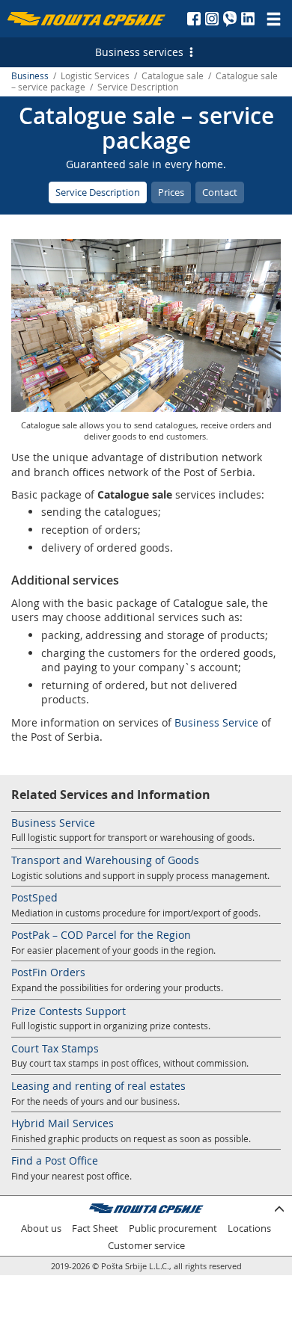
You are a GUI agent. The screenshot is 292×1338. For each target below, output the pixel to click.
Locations (249, 1228)
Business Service (216, 722)
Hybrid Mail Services (62, 1123)
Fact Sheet (95, 1228)
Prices (171, 192)
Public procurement (173, 1228)
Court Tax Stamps (55, 1048)
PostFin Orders (48, 972)
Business (30, 76)
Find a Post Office (54, 1160)
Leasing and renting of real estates (98, 1086)
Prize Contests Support (68, 1011)
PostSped (34, 897)
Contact (219, 192)
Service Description (97, 192)
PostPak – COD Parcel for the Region (101, 935)
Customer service (146, 1245)
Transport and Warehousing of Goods (105, 860)
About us (41, 1228)
